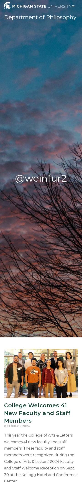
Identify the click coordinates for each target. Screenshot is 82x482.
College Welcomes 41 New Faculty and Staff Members (37, 413)
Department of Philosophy (40, 17)
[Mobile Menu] (73, 6)
